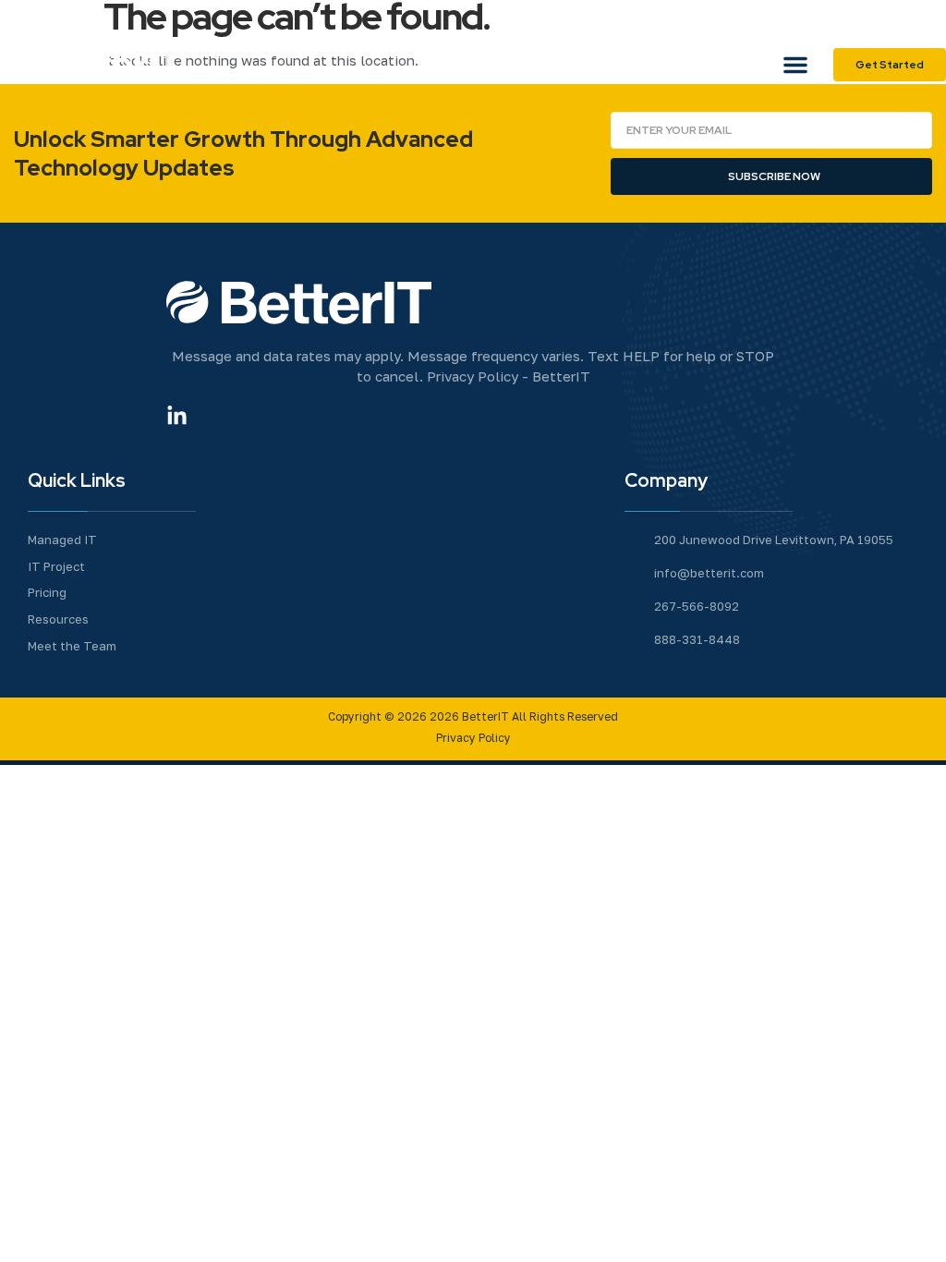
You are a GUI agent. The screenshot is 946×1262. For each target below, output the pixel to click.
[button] (795, 64)
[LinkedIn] (927, 18)
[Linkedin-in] (177, 416)
